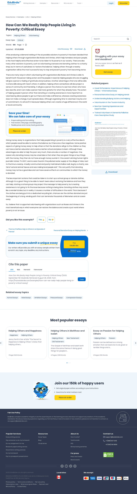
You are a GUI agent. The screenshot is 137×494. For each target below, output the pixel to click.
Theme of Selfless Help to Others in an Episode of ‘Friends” (26, 230)
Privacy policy (10, 482)
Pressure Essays (57, 298)
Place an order (19, 131)
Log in (111, 3)
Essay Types (42, 437)
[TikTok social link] (70, 466)
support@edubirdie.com (114, 437)
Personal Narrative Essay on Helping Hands (70, 230)
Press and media (76, 456)
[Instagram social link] (75, 466)
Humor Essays (12, 298)
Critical (20, 40)
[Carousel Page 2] (68, 362)
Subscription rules (12, 484)
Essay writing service (13, 437)
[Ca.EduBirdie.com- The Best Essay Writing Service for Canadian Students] (59, 477)
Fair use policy (40, 482)
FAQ (72, 443)
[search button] (128, 39)
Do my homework (12, 453)
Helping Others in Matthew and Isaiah (68, 332)
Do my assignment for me (15, 443)
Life (27, 17)
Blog (39, 440)
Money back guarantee (79, 447)
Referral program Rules (29, 484)
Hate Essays (26, 298)
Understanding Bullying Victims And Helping (112, 98)
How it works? (75, 437)
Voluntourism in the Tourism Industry (110, 102)
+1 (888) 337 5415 (111, 441)
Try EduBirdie (74, 244)
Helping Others (36, 17)
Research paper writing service (16, 447)
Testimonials (75, 440)
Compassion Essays (74, 298)
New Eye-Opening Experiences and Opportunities (109, 107)
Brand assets (75, 460)
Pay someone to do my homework (17, 440)
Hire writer (124, 3)
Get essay (108, 72)
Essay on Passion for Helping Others (108, 332)
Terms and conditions (25, 482)
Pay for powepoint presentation (17, 456)
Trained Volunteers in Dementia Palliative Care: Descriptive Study (111, 113)
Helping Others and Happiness (25, 330)
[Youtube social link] (66, 466)
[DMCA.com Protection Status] (108, 454)
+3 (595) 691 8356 (111, 444)
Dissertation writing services (15, 450)
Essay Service (10, 17)
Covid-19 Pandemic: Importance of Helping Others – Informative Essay (112, 89)
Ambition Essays (40, 298)
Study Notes (42, 443)
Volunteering (34, 35)
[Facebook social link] (62, 466)
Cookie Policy (21, 486)
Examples (20, 17)
